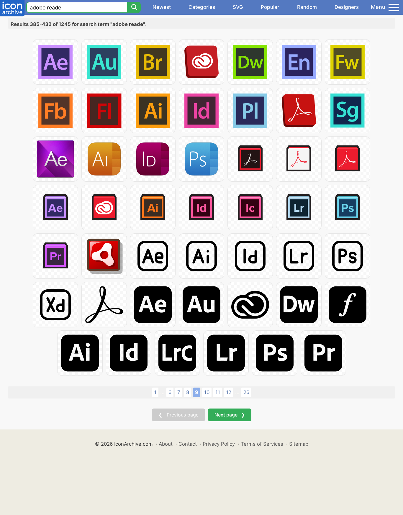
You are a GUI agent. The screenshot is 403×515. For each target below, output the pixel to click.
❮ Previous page (178, 415)
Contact (187, 444)
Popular (270, 7)
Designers (347, 7)
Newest (162, 7)
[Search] (134, 7)
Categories (202, 7)
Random (307, 7)
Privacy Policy (219, 444)
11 (217, 392)
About (166, 444)
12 (228, 392)
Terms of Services (262, 444)
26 (246, 392)
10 (206, 392)
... (162, 393)
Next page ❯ (229, 415)
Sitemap (298, 444)
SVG (238, 7)
